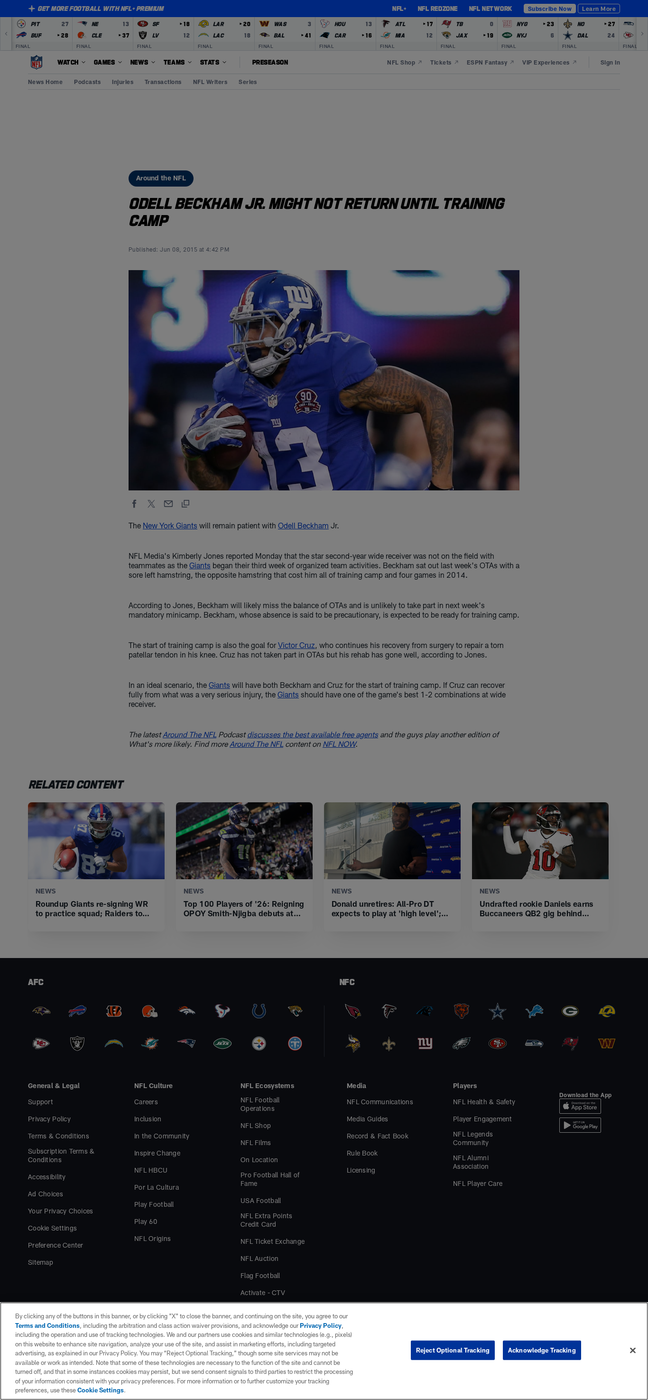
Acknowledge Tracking (542, 1350)
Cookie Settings (100, 1390)
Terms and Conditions (47, 1325)
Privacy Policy (321, 1325)
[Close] (632, 1350)
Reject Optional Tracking (453, 1350)
